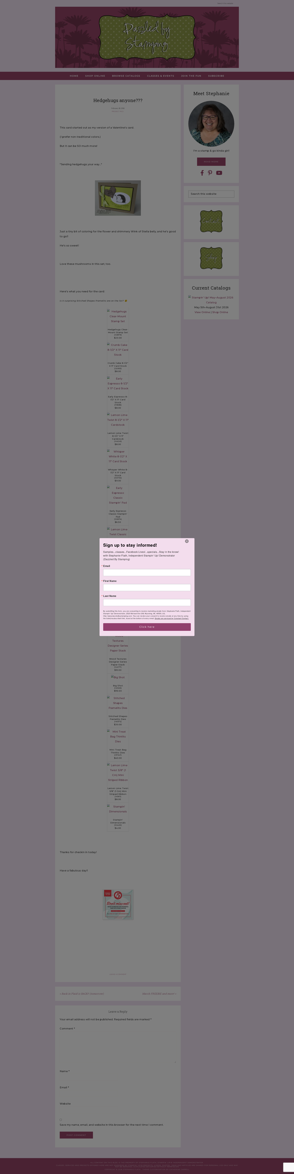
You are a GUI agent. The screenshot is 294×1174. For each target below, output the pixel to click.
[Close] (187, 541)
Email (106, 566)
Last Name (109, 596)
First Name (110, 581)
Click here (147, 626)
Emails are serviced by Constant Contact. (172, 618)
